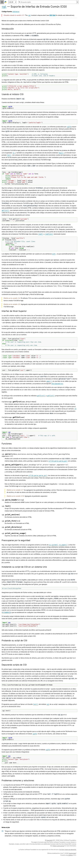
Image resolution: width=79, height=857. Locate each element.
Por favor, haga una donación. (67, 849)
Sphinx (71, 855)
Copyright (49, 840)
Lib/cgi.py (16, 11)
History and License (58, 846)
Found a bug (72, 853)
